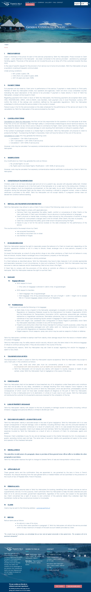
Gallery (48, 2)
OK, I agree (59, 586)
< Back (6, 44)
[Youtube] (74, 556)
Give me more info (74, 586)
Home (27, 2)
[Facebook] (68, 556)
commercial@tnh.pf (43, 508)
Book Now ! (30, 4)
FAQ (54, 2)
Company (41, 2)
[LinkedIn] (85, 556)
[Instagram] (80, 556)
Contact (60, 2)
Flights (33, 2)
